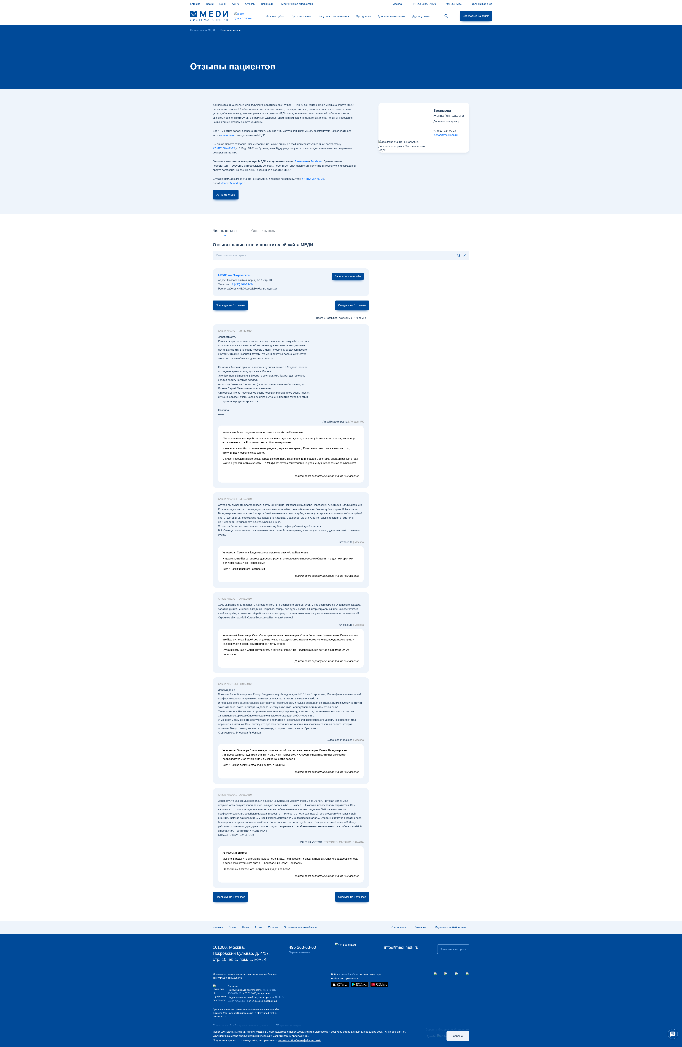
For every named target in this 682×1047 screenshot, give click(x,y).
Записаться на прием (476, 15)
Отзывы (250, 3)
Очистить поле (464, 255)
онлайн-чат (227, 135)
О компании (398, 927)
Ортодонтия (363, 16)
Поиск (446, 16)
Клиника (195, 3)
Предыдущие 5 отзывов (230, 305)
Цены (222, 3)
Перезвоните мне (299, 952)
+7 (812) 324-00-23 (445, 130)
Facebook (316, 161)
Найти (455, 255)
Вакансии (267, 3)
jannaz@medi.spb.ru (446, 134)
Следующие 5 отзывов (352, 305)
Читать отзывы (225, 231)
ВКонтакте (301, 161)
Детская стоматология (391, 16)
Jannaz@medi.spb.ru (233, 183)
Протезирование (301, 16)
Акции (235, 3)
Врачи (209, 3)
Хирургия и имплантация (334, 16)
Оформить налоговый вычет (301, 927)
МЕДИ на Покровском (234, 275)
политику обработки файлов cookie (299, 1040)
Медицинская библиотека (297, 3)
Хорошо (458, 1035)
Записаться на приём (348, 276)
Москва (397, 3)
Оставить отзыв (226, 194)
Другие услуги (420, 16)
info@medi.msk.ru (401, 947)
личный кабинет (350, 974)
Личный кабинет (482, 3)
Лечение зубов (275, 16)
